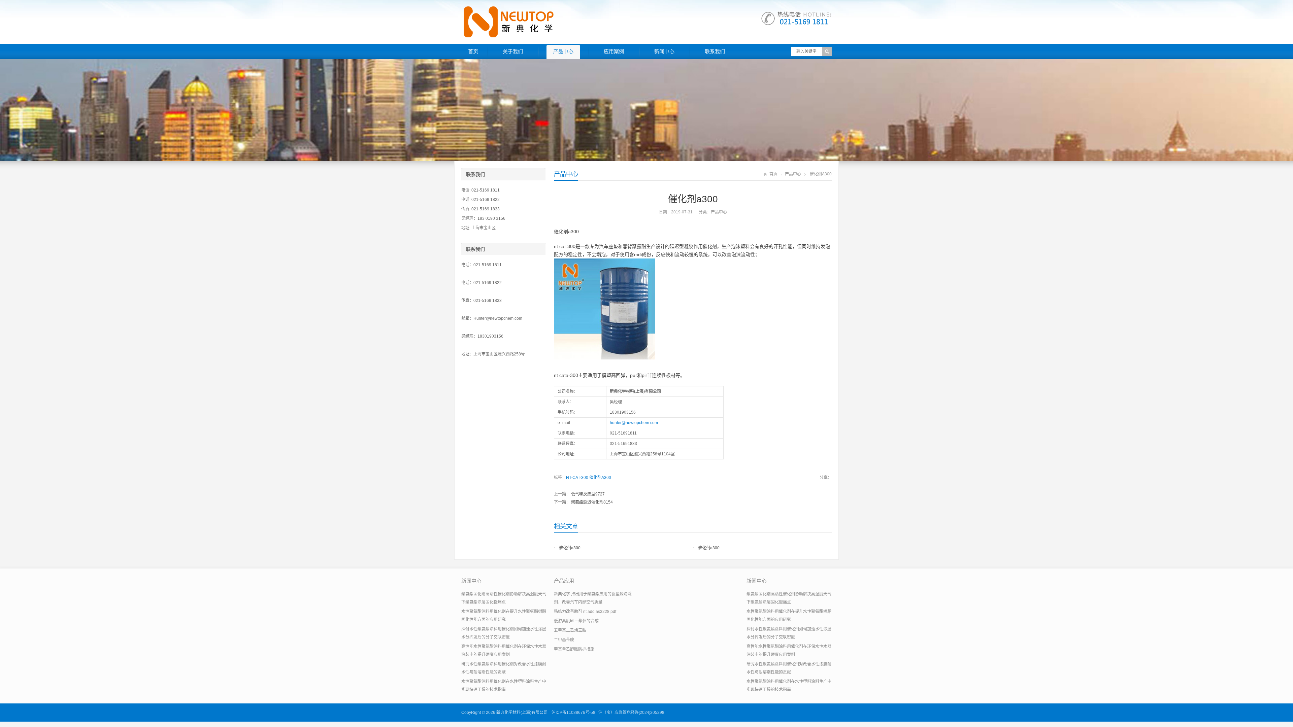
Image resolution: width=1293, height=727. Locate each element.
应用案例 (614, 51)
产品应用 (564, 581)
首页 (473, 51)
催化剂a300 (570, 548)
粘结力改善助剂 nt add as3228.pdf (585, 611)
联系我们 (715, 51)
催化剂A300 (600, 477)
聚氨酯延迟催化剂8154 (592, 502)
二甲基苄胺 (564, 639)
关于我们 (513, 51)
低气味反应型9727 (588, 494)
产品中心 (563, 51)
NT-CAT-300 (577, 477)
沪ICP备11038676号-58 (573, 712)
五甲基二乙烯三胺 (570, 630)
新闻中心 (664, 51)
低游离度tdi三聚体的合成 (576, 621)
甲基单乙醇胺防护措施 (574, 649)
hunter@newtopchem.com (634, 422)
